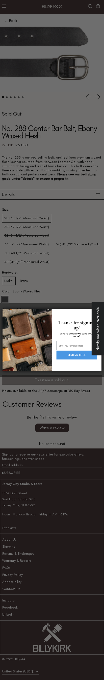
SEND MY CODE (77, 355)
